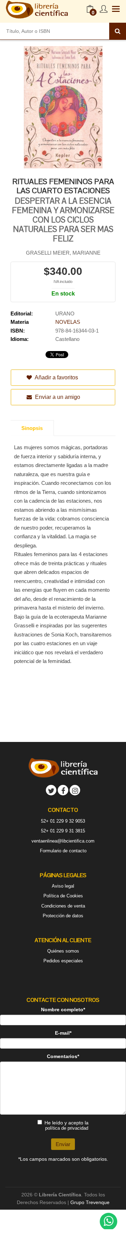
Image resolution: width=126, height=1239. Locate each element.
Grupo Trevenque (90, 1202)
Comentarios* (63, 1056)
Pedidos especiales (63, 960)
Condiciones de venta (63, 906)
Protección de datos (63, 915)
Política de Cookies (63, 895)
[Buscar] (117, 31)
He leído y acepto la (66, 1125)
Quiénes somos (63, 951)
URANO (65, 313)
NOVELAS (67, 322)
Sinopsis (32, 428)
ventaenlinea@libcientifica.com (62, 841)
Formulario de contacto (63, 850)
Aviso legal (63, 886)
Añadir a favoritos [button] (56, 377)
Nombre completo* (63, 1009)
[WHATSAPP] (108, 1221)
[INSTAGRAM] (75, 790)
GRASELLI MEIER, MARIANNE (63, 253)
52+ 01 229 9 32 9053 (63, 821)
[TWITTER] (51, 790)
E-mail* (63, 1032)
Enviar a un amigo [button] (57, 397)
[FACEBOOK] (63, 790)
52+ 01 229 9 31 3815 (63, 830)
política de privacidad (66, 1128)
